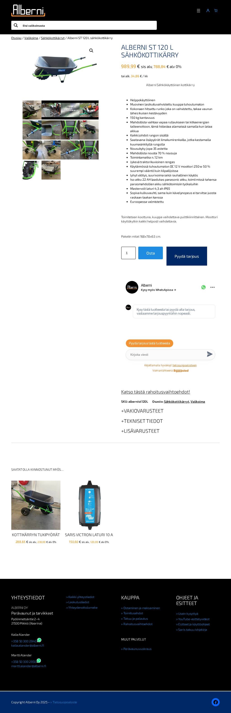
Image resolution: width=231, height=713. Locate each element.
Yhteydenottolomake (82, 607)
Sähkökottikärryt (53, 38)
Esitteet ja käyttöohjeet (194, 624)
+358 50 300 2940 (23, 641)
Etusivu (16, 38)
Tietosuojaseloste (65, 702)
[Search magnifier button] (15, 25)
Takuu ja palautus (135, 618)
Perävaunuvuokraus (137, 649)
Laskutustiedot (78, 602)
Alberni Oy (19, 607)
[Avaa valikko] (198, 10)
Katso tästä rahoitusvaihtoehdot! (155, 391)
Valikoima (31, 38)
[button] (91, 51)
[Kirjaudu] (208, 10)
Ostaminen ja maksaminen (141, 608)
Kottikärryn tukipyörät (36, 535)
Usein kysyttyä (188, 613)
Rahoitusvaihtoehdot (137, 624)
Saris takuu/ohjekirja (192, 629)
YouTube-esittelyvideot (194, 619)
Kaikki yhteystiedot (81, 597)
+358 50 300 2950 (23, 662)
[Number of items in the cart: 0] (216, 10)
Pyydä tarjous (187, 256)
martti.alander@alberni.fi (28, 666)
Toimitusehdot (133, 613)
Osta (150, 253)
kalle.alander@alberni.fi (27, 645)
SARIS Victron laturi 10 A (89, 535)
